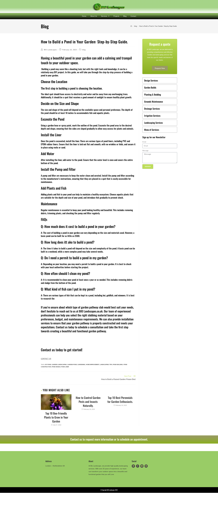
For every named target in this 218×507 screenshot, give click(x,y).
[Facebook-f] (137, 466)
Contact (133, 16)
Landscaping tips (106, 364)
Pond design (56, 366)
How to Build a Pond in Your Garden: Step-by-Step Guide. (158, 26)
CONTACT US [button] (46, 359)
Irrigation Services (152, 115)
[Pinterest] (146, 466)
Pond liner (65, 366)
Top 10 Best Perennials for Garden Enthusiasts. (120, 400)
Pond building (118, 364)
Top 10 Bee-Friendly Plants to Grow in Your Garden (56, 417)
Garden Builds (150, 87)
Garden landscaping (59, 364)
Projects (116, 16)
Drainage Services (152, 108)
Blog (124, 16)
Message (145, 150)
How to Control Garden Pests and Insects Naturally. (88, 402)
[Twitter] (133, 466)
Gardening (81, 364)
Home (84, 16)
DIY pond (48, 364)
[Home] (131, 26)
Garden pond (72, 364)
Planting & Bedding (152, 94)
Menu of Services (151, 129)
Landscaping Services (153, 122)
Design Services (151, 80)
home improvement (92, 364)
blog (84, 50)
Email (144, 142)
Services (104, 16)
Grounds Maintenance (153, 101)
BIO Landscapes (50, 50)
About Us (93, 16)
